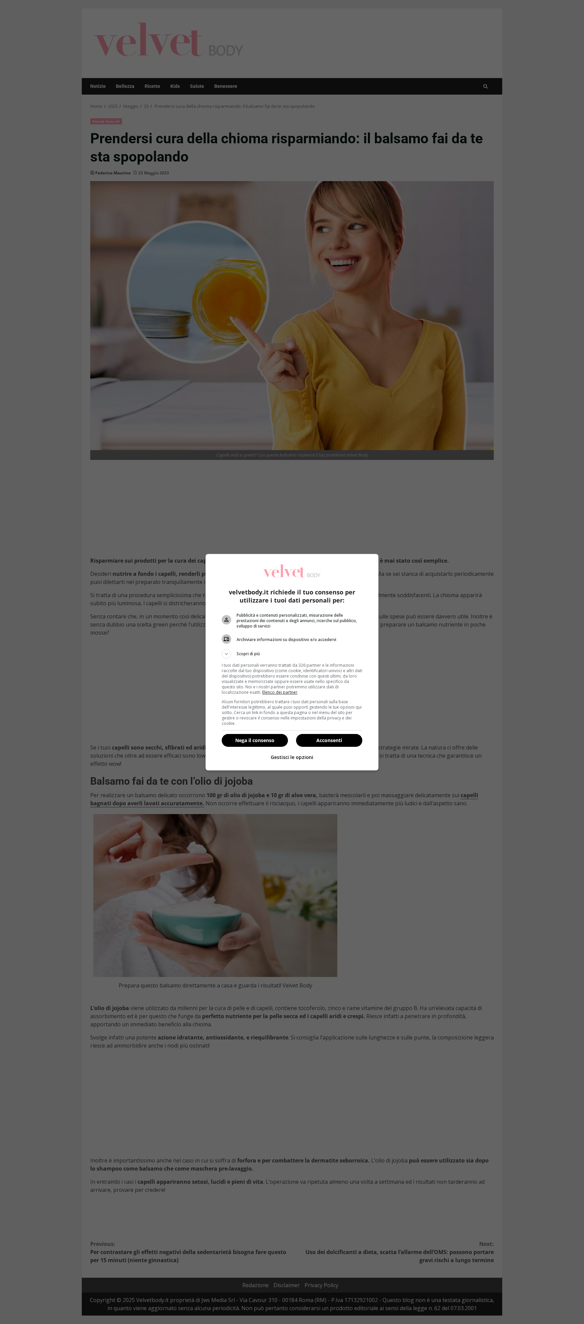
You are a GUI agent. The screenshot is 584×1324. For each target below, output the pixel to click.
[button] (292, 654)
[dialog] (292, 662)
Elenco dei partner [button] (279, 692)
